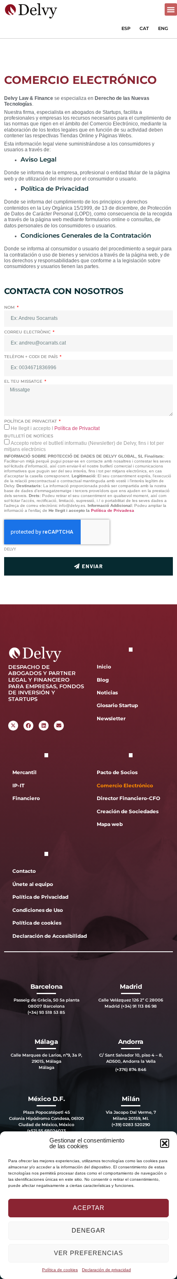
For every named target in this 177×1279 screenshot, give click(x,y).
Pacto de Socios (117, 772)
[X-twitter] (13, 726)
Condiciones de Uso (37, 910)
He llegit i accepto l (55, 428)
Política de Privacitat (77, 428)
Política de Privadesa (112, 510)
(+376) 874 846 (130, 1069)
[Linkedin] (44, 726)
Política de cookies (60, 1269)
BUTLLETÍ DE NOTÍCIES (28, 436)
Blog (103, 680)
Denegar (88, 1230)
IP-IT (18, 785)
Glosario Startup (117, 705)
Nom (10, 307)
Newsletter (111, 718)
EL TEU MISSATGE (24, 381)
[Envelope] (59, 726)
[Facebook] (28, 726)
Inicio (104, 667)
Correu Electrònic (28, 332)
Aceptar (89, 1207)
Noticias (107, 692)
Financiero (26, 798)
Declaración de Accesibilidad (48, 936)
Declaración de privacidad (106, 1269)
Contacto (24, 871)
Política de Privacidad (40, 897)
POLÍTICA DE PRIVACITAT (31, 421)
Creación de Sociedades (127, 811)
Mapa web (110, 824)
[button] (165, 1143)
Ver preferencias (88, 1252)
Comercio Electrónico (125, 785)
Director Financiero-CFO (128, 798)
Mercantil (24, 772)
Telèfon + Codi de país (31, 356)
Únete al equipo (32, 884)
